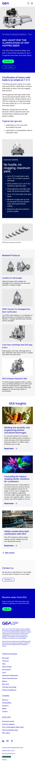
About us (5, 700)
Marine (4, 681)
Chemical (5, 661)
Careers (5, 711)
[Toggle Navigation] (32, 3)
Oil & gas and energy (9, 687)
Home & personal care (9, 678)
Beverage (5, 658)
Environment (6, 670)
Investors (5, 706)
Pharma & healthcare (9, 690)
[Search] (28, 3)
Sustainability (6, 703)
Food (4, 672)
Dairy (4, 664)
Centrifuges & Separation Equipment (14, 34)
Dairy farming (6, 667)
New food (5, 684)
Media (4, 708)
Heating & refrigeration (10, 675)
